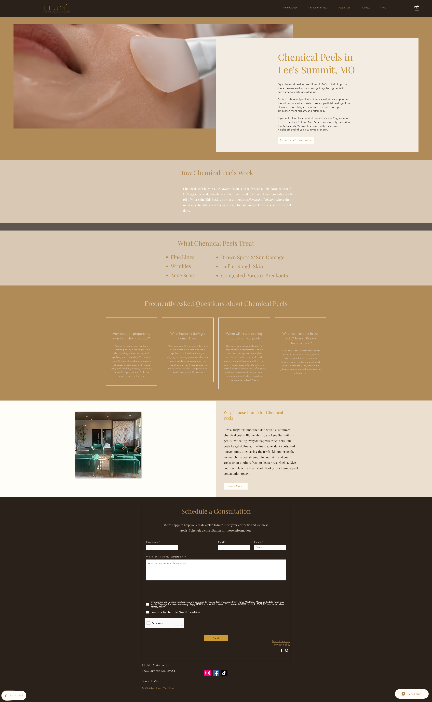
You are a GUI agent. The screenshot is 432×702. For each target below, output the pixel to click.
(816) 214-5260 (150, 680)
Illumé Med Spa (164, 688)
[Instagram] (286, 650)
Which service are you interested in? (165, 556)
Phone (257, 542)
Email (221, 542)
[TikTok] (224, 673)
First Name (152, 542)
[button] (317, 7)
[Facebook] (281, 650)
